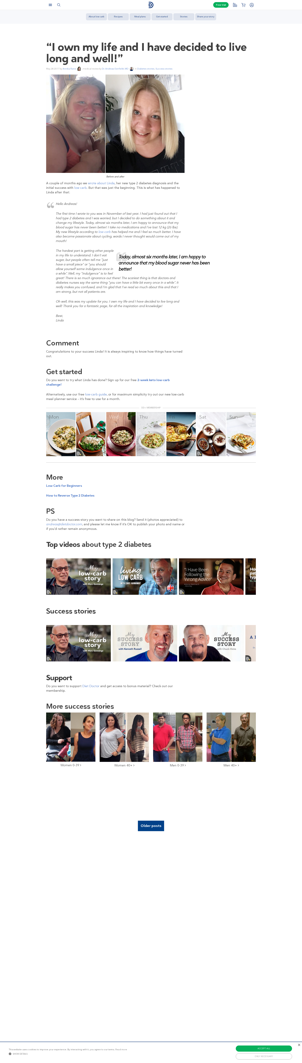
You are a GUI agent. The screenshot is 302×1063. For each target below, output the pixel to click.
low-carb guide (96, 394)
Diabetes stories (145, 68)
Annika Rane (69, 68)
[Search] (58, 4)
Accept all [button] (264, 1048)
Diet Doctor (90, 686)
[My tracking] (234, 4)
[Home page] (151, 5)
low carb (80, 188)
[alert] (151, 1052)
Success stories (164, 68)
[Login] (251, 4)
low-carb (104, 232)
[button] (68, 1053)
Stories (184, 16)
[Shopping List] (243, 4)
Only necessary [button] (264, 1056)
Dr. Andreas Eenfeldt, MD (115, 68)
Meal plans (140, 16)
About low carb (96, 16)
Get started (162, 16)
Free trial (221, 4)
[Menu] (50, 4)
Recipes (118, 16)
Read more (121, 1049)
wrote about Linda (101, 183)
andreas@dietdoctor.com (64, 524)
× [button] (299, 1045)
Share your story (205, 16)
